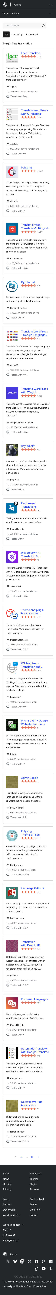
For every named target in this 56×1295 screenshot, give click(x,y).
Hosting (7, 1184)
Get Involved (37, 1199)
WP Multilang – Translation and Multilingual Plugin (32, 665)
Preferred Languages (34, 999)
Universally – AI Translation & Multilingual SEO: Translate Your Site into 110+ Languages (34, 554)
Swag (34, 1215)
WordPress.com (13, 1224)
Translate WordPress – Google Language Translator (34, 333)
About (6, 1173)
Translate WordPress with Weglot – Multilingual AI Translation (34, 390)
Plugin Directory (11, 13)
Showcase (35, 1173)
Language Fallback (33, 888)
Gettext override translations (31, 1103)
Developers (9, 1209)
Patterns (34, 1189)
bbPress (9, 1235)
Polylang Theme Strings (30, 833)
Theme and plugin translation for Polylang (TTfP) (32, 611)
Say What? (28, 446)
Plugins (33, 1184)
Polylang (26, 167)
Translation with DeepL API (30, 943)
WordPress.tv (12, 1215)
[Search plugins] (43, 26)
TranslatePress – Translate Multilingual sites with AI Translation (34, 226)
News (6, 1178)
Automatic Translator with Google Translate (35, 1050)
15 (32, 1156)
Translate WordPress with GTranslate (34, 112)
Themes (34, 1178)
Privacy (7, 1189)
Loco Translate (30, 53)
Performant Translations (29, 505)
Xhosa (13, 1254)
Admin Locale (29, 777)
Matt (7, 1230)
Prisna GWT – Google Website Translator (34, 722)
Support (7, 1204)
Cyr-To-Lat (28, 282)
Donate (35, 1209)
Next (38, 1157)
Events (33, 1204)
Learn (6, 1199)
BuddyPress (11, 1240)
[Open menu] (51, 4)
